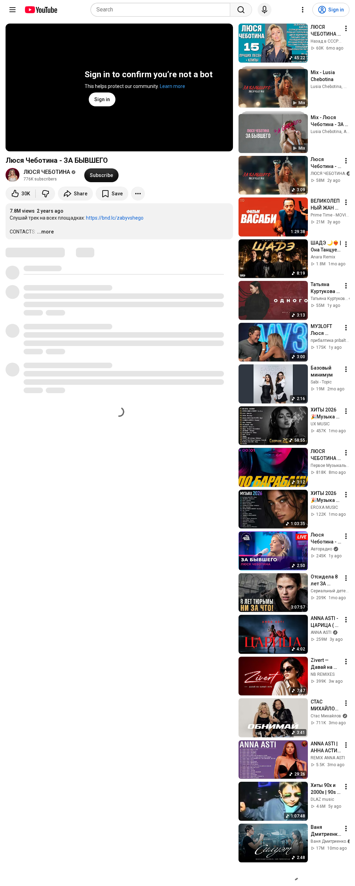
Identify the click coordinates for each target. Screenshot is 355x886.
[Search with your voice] (264, 10)
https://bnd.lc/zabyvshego (115, 218)
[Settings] (302, 10)
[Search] (241, 10)
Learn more (172, 86)
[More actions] (138, 194)
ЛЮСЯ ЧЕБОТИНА (47, 172)
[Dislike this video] (45, 194)
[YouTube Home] (40, 9)
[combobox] (162, 10)
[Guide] (12, 10)
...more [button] (45, 231)
